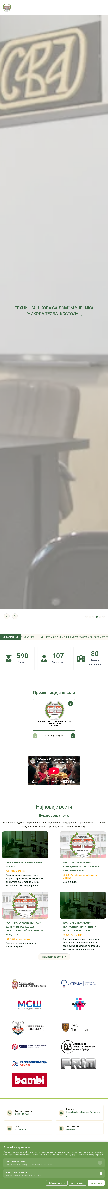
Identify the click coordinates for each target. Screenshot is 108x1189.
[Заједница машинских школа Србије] (29, 1047)
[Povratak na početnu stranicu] (6, 7)
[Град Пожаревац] (78, 1027)
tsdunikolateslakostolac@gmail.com (83, 1114)
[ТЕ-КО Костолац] (29, 1063)
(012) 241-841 (22, 1114)
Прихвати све (96, 1183)
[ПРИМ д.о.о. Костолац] (78, 1063)
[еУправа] (78, 984)
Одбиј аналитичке (56, 1183)
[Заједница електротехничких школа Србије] (78, 1047)
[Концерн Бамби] (29, 1079)
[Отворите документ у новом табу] (70, 703)
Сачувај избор (77, 1183)
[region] (54, 718)
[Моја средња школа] (29, 1005)
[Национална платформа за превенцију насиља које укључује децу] (78, 1005)
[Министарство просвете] (29, 984)
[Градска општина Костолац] (29, 1027)
